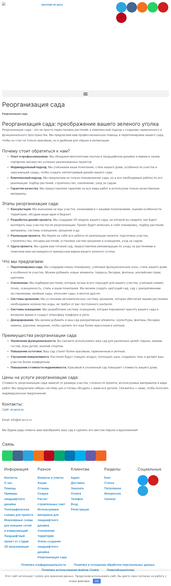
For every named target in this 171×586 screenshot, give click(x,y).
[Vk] (132, 7)
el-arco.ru (17, 409)
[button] (85, 93)
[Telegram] (121, 7)
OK (97, 581)
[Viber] (91, 455)
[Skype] (80, 455)
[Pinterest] (121, 18)
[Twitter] (143, 480)
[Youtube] (163, 7)
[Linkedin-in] (70, 455)
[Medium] (59, 455)
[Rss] (101, 455)
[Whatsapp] (152, 7)
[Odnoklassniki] (142, 7)
